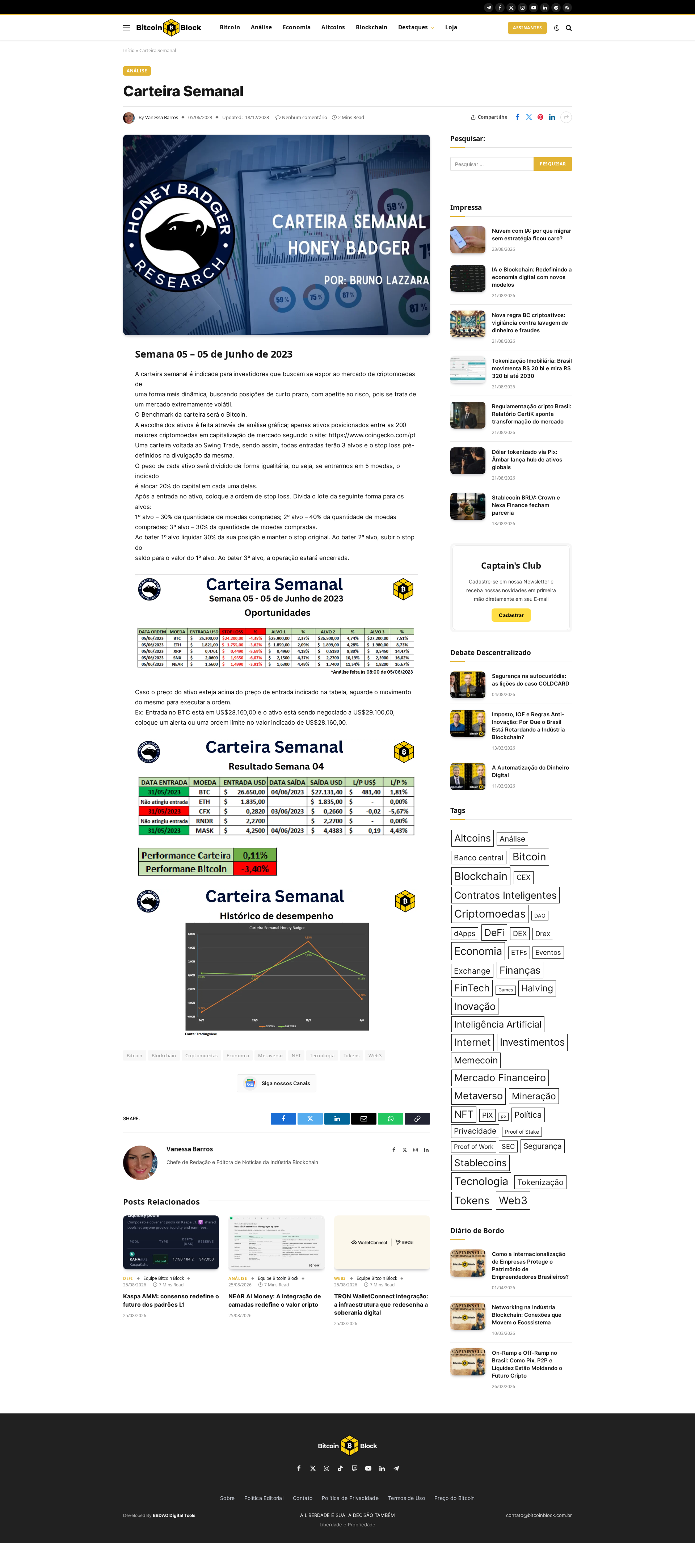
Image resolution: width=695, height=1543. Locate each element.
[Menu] (126, 28)
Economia (297, 27)
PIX (487, 1115)
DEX (520, 933)
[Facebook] (97, 370)
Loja (451, 27)
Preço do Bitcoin (454, 1498)
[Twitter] (97, 389)
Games (505, 989)
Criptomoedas (201, 1055)
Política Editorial (263, 1498)
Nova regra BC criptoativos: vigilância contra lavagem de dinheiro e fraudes (530, 323)
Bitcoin (230, 27)
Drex (542, 933)
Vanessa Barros (161, 117)
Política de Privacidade (350, 1498)
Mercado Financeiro (500, 1078)
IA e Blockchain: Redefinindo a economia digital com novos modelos (532, 277)
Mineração (534, 1096)
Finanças (520, 970)
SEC (508, 1146)
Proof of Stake (522, 1132)
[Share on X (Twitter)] (528, 117)
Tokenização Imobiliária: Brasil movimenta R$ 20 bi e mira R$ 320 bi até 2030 (532, 368)
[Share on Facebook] (517, 117)
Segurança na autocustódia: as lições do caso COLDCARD (530, 680)
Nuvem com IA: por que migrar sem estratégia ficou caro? (531, 234)
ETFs (519, 952)
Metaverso (270, 1055)
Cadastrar (511, 615)
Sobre (227, 1498)
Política (528, 1115)
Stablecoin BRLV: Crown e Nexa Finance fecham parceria (526, 505)
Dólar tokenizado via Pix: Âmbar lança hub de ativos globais (527, 459)
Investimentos (532, 1042)
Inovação (475, 1006)
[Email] (97, 444)
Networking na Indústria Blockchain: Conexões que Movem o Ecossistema (526, 1315)
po (503, 1116)
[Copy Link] (97, 500)
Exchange (472, 970)
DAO (540, 915)
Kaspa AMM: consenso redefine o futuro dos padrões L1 (171, 1300)
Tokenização (540, 1182)
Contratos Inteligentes (505, 895)
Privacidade (475, 1130)
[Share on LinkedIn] (552, 117)
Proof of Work (473, 1146)
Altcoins (333, 27)
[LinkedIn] (97, 407)
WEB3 (340, 1278)
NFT (296, 1055)
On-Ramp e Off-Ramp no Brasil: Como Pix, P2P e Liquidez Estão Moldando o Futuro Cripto (527, 1364)
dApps (464, 933)
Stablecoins (480, 1162)
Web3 (375, 1055)
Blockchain (371, 27)
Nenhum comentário (304, 117)
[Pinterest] (97, 426)
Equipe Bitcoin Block (163, 1278)
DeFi (127, 1278)
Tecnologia (322, 1055)
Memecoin (476, 1060)
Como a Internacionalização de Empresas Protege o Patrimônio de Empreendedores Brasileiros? (530, 1265)
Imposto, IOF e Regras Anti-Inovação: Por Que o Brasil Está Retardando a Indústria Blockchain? (528, 726)
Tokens (351, 1055)
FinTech (472, 988)
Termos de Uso (406, 1498)
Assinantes (527, 28)
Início (129, 50)
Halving (537, 988)
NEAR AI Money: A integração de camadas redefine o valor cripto (274, 1300)
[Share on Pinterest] (540, 117)
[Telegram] (97, 463)
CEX (524, 877)
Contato (302, 1498)
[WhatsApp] (97, 481)
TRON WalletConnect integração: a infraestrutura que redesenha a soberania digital (381, 1304)
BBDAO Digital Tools (174, 1515)
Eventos (548, 952)
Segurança (542, 1146)
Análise (261, 27)
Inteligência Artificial (498, 1024)
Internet (472, 1042)
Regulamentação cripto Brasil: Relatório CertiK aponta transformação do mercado (531, 414)
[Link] (169, 28)
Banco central (479, 857)
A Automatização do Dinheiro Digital (530, 771)
